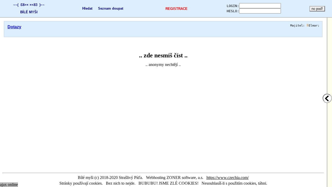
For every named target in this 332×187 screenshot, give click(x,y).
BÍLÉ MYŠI (29, 12)
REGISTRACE (176, 9)
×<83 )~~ (37, 5)
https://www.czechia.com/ (227, 177)
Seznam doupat (110, 8)
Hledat (87, 8)
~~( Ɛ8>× (21, 5)
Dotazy (14, 27)
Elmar (313, 25)
